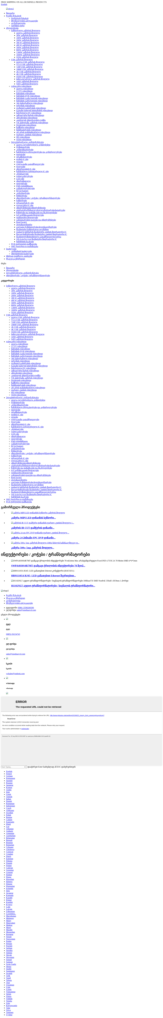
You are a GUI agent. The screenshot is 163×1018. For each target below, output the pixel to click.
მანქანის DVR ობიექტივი (28, 96)
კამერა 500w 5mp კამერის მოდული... (32, 547)
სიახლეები (11, 249)
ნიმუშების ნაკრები (25, 242)
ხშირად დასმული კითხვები (19, 256)
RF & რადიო (22, 191)
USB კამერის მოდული (22, 60)
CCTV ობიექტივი (24, 91)
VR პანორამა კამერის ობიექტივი (32, 123)
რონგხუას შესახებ (19, 18)
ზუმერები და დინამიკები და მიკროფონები (36, 213)
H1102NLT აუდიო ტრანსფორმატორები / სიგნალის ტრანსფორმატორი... (53, 585)
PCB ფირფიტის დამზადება (24, 244)
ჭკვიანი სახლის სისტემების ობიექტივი (34, 110)
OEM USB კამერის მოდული (29, 77)
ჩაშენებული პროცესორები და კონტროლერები (39, 152)
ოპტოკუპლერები (24, 176)
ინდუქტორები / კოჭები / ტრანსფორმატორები (38, 198)
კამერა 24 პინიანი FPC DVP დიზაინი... (33, 537)
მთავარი (10, 13)
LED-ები (20, 179)
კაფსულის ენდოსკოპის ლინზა (31, 120)
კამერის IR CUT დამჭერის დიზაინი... (32, 527)
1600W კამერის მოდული (28, 55)
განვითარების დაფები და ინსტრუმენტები (36, 220)
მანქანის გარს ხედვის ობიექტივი (32, 101)
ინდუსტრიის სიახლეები (22, 254)
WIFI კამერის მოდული (27, 84)
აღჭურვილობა (18, 23)
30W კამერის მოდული (27, 35)
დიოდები (20, 154)
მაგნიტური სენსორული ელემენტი (32, 229)
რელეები (20, 167)
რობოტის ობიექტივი (26, 125)
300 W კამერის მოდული (27, 43)
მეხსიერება (21, 196)
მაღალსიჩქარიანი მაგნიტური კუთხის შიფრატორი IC (41, 234)
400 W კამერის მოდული (27, 45)
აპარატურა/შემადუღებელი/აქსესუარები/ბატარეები (40, 210)
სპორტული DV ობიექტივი (28, 113)
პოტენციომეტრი (24, 225)
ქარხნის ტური (17, 26)
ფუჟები (19, 162)
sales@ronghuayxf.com (26, 610)
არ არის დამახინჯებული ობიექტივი (33, 132)
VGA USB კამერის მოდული (29, 64)
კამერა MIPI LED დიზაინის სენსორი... (33, 517)
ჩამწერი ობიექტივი (25, 127)
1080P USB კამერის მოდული (29, 69)
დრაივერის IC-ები (25, 203)
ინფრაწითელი (23, 181)
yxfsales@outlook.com (15, 674)
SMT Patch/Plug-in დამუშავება (24, 246)
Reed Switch (21, 222)
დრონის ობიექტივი (25, 106)
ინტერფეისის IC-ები (25, 169)
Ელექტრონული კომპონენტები (27, 142)
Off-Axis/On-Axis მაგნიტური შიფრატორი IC (36, 239)
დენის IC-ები (22, 159)
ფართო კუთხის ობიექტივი (29, 135)
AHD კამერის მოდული (27, 81)
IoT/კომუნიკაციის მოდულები (30, 215)
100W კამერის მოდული (27, 38)
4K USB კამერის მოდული (28, 74)
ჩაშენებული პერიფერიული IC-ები (32, 171)
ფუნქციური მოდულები (27, 217)
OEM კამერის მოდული (27, 57)
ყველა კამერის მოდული (28, 33)
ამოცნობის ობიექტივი (26, 118)
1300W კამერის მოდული (28, 52)
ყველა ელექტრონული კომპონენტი (33, 145)
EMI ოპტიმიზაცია (24, 186)
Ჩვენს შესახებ (13, 16)
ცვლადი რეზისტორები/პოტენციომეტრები (36, 227)
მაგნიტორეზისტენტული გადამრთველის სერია (38, 237)
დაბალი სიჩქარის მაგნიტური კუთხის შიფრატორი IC (41, 232)
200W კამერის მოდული (27, 40)
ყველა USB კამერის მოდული (30, 62)
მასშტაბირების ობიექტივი (28, 130)
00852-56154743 (13, 634)
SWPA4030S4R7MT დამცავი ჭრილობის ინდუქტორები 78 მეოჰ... (48, 565)
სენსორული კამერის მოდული (25, 30)
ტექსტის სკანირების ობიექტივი (31, 108)
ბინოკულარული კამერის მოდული (32, 79)
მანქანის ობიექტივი (25, 93)
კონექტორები (23, 193)
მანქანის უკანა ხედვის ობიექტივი (32, 98)
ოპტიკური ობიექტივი (21, 86)
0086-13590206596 (26, 608)
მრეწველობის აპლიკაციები (24, 21)
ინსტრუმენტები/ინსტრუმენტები (31, 208)
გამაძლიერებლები (25, 188)
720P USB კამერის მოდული (29, 67)
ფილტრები (21, 184)
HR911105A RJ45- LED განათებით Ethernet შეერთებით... (43, 575)
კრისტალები (22, 174)
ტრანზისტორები (24, 157)
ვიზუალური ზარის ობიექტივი (30, 115)
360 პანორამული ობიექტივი (29, 103)
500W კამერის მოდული (27, 47)
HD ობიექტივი (23, 137)
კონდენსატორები (24, 150)
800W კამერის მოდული (27, 50)
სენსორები (21, 200)
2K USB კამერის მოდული (28, 72)
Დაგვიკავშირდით (15, 259)
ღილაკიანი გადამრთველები (30, 164)
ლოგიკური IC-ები (24, 205)
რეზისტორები (23, 147)
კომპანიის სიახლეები (21, 251)
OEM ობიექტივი (23, 140)
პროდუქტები (12, 28)
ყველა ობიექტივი (24, 89)
